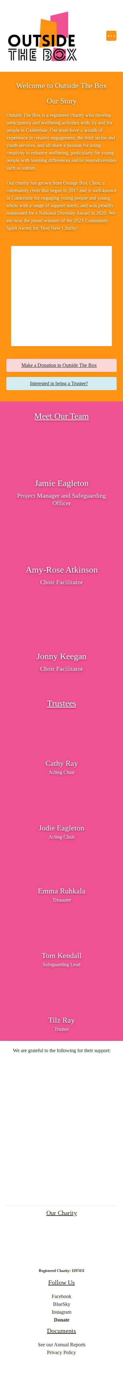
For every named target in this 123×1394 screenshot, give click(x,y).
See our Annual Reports (61, 1344)
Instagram (61, 1312)
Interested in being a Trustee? (59, 383)
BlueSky (61, 1304)
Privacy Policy (61, 1352)
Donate (61, 1319)
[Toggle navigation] (111, 36)
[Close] (107, 366)
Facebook (61, 1296)
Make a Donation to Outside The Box (59, 365)
